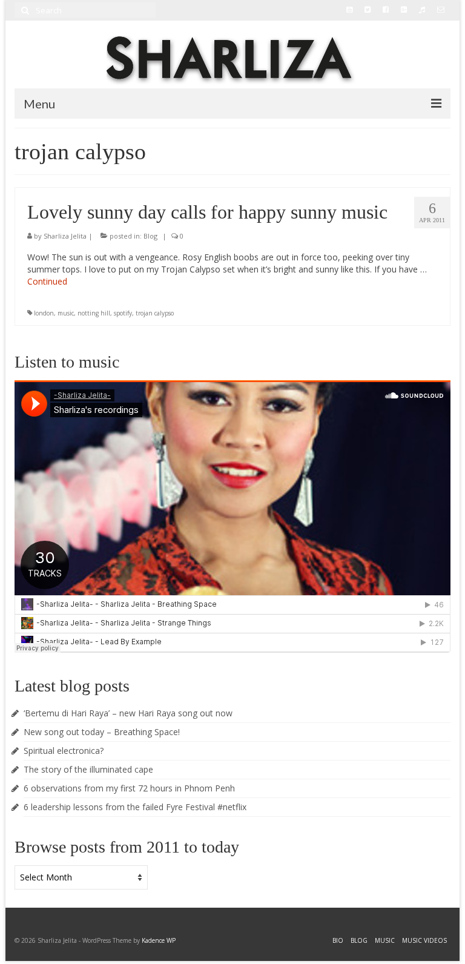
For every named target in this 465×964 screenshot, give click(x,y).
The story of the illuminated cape (88, 769)
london (44, 313)
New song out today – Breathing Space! (102, 732)
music (66, 313)
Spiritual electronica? (64, 750)
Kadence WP (159, 940)
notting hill (94, 313)
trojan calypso (155, 313)
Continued (47, 281)
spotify (123, 313)
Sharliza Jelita (65, 235)
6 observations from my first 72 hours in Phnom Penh (129, 788)
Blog (150, 235)
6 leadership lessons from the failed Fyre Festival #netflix (135, 807)
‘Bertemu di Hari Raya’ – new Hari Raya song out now (128, 713)
